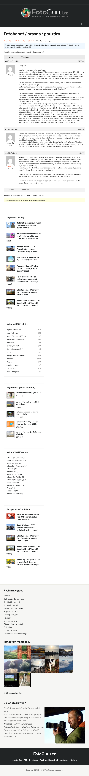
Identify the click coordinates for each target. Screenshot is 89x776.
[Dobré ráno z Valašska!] (10, 652)
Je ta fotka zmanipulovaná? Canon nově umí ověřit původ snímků (29, 225)
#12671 (81, 153)
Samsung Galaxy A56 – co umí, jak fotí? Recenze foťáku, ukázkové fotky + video (23, 563)
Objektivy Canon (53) (14, 474)
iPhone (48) (10, 488)
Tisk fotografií (11, 368)
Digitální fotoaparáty (13, 330)
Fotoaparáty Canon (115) (15, 458)
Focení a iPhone (12, 333)
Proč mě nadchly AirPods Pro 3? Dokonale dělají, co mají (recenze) (28, 517)
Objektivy (10, 362)
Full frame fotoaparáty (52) (16, 480)
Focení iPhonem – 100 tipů (16, 336)
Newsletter (33, 760)
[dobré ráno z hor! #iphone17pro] (24, 666)
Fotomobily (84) (12, 472)
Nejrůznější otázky (29, 41)
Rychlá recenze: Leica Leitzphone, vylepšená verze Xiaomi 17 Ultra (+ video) (22, 280)
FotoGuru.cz (44, 753)
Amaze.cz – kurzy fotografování (17, 724)
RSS (25, 760)
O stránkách (17, 760)
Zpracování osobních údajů (15, 634)
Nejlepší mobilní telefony (15, 355)
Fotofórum (18, 41)
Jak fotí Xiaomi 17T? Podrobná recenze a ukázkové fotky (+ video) (27, 249)
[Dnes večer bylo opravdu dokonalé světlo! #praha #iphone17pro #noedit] (38, 652)
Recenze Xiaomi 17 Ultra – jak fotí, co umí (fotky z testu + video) (28, 268)
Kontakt (7, 596)
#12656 (81, 129)
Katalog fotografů (11, 615)
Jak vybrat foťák (10, 630)
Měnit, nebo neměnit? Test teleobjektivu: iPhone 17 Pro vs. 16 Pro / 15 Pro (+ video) (23, 304)
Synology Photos (12, 365)
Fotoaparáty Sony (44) (14, 494)
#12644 (81, 61)
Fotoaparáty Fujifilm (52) (15, 477)
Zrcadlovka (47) (12, 491)
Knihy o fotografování (14, 349)
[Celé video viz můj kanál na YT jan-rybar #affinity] (10, 680)
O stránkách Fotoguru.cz (14, 599)
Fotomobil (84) (11, 469)
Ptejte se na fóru (10, 611)
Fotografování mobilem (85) (16, 466)
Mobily (8, 352)
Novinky (9, 359)
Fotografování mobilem (15, 339)
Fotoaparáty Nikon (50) (15, 485)
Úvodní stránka (9, 41)
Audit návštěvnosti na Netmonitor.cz (54, 760)
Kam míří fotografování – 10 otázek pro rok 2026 (28, 258)
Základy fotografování (13, 624)
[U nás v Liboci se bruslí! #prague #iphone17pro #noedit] (66, 652)
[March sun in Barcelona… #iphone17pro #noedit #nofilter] (24, 652)
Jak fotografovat (12, 346)
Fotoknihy (10, 343)
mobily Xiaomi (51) (13, 483)
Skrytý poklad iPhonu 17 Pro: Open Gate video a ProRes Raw (28, 292)
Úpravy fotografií (12, 372)
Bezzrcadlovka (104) (14, 463)
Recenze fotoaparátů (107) (16, 460)
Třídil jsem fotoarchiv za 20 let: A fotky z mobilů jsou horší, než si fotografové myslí (23, 237)
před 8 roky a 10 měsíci (23, 47)
